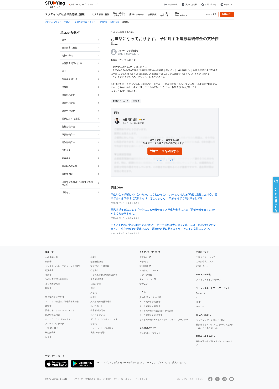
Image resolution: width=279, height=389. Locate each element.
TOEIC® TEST (52, 328)
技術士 (93, 257)
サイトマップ (141, 379)
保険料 (65, 87)
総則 (64, 39)
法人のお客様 (191, 4)
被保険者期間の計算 (72, 63)
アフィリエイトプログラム (208, 279)
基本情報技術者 (97, 310)
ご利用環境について (205, 261)
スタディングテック (54, 323)
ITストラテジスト (98, 315)
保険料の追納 (68, 110)
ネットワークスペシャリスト (58, 319)
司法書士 (49, 270)
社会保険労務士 (52, 284)
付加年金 (66, 150)
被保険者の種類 (70, 47)
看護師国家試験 (97, 332)
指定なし (66, 192)
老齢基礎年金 (68, 126)
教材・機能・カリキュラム (119, 14)
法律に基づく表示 (93, 379)
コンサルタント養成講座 (102, 328)
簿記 (92, 288)
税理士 (48, 288)
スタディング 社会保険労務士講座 (65, 14)
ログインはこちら (165, 160)
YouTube (200, 306)
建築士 (48, 306)
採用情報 (144, 266)
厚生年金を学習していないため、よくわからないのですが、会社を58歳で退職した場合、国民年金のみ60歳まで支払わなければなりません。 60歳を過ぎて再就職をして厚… (164, 196)
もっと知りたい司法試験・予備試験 (156, 311)
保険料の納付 (68, 95)
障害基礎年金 (68, 134)
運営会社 (144, 257)
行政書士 (94, 270)
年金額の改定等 (70, 166)
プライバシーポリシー (123, 379)
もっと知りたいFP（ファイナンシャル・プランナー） (165, 319)
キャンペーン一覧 (148, 279)
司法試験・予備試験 (99, 266)
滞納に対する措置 (71, 118)
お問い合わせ (210, 4)
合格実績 (152, 14)
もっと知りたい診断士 (150, 302)
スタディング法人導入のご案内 (210, 320)
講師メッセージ (136, 14)
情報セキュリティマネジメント (60, 310)
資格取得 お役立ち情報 (150, 297)
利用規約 (107, 379)
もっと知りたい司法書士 (151, 315)
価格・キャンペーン (181, 14)
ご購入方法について (205, 257)
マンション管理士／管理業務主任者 (62, 301)
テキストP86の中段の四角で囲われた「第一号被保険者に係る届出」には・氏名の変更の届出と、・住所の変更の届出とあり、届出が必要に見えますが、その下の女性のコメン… (163, 226)
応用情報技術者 (52, 315)
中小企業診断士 (52, 257)
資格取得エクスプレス (150, 333)
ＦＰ (47, 292)
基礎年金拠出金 (70, 79)
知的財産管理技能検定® (56, 279)
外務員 (93, 292)
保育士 (48, 337)
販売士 (48, 261)
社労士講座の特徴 (100, 14)
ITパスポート (96, 306)
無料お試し (227, 14)
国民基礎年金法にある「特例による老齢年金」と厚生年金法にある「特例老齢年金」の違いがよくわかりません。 (164, 211)
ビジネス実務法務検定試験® (103, 275)
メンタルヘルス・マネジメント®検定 (62, 266)
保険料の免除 (68, 103)
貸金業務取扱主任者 (54, 297)
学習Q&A (144, 284)
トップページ (77, 379)
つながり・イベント (165, 14)
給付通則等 (67, 174)
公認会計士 (95, 284)
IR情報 (143, 261)
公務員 (93, 323)
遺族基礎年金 (68, 142)
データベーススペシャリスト (104, 319)
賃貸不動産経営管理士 (100, 301)
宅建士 (93, 297)
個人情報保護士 (97, 279)
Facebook (200, 293)
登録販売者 (50, 332)
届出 (64, 71)
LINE (198, 302)
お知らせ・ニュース (149, 270)
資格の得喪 (67, 55)
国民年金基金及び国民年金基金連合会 (77, 183)
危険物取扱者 (96, 261)
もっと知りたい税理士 (150, 306)
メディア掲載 (146, 275)
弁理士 (48, 275)
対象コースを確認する (164, 151)
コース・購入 (211, 14)
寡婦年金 (66, 158)
